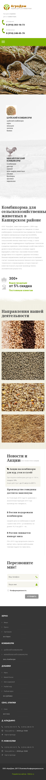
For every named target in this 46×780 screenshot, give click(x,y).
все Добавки (7, 696)
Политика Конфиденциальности (31, 768)
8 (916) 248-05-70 (15, 33)
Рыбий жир (8, 686)
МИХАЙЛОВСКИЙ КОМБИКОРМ (15, 654)
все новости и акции (30, 461)
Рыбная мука (8, 691)
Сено (5, 709)
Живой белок (8, 677)
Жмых (6, 622)
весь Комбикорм (9, 659)
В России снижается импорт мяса (19, 534)
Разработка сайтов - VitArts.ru (23, 774)
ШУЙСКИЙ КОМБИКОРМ (13, 650)
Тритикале (8, 632)
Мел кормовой (9, 682)
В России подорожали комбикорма (20, 514)
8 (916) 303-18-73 (15, 24)
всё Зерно (6, 637)
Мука (6, 673)
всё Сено (6, 714)
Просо (6, 627)
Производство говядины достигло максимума (21, 491)
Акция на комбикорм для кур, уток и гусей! (21, 471)
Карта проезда (10, 735)
